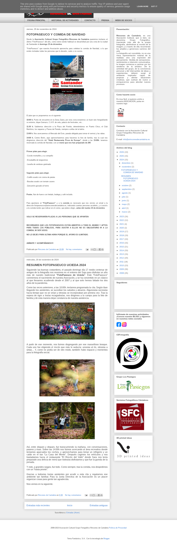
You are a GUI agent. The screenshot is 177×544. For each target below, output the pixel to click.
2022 (121, 220)
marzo (125, 212)
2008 (121, 273)
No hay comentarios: (74, 249)
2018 (121, 235)
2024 (121, 160)
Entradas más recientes (38, 505)
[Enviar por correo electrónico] (92, 249)
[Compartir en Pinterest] (102, 249)
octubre (125, 185)
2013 (121, 254)
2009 (121, 269)
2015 (121, 247)
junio (124, 200)
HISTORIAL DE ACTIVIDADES (65, 20)
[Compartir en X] (97, 249)
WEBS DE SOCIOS (123, 20)
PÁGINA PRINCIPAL (36, 20)
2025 (121, 156)
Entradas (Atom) (73, 513)
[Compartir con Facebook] (99, 249)
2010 (121, 265)
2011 (121, 262)
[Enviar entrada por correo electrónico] (87, 249)
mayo (124, 204)
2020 (121, 228)
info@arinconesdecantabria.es (136, 139)
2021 (121, 224)
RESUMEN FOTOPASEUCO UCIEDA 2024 (56, 265)
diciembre (126, 163)
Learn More (142, 6)
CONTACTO (89, 20)
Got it (154, 6)
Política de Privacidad (118, 528)
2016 (121, 243)
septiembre (127, 189)
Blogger (106, 539)
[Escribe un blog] (94, 249)
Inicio (69, 505)
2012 (121, 258)
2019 (121, 231)
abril (124, 208)
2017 (121, 239)
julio (124, 197)
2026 (121, 152)
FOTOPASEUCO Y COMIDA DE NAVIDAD (56, 34)
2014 (121, 250)
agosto (125, 193)
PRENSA (105, 20)
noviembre (127, 167)
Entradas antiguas (99, 505)
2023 (121, 216)
